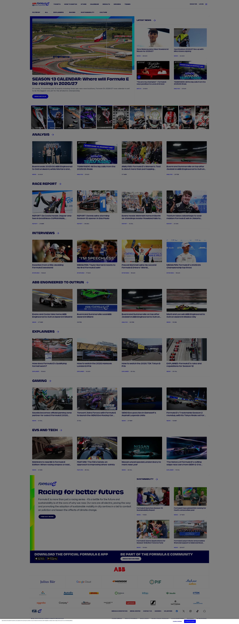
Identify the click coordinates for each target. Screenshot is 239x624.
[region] (119, 621)
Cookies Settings (177, 621)
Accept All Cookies (190, 621)
